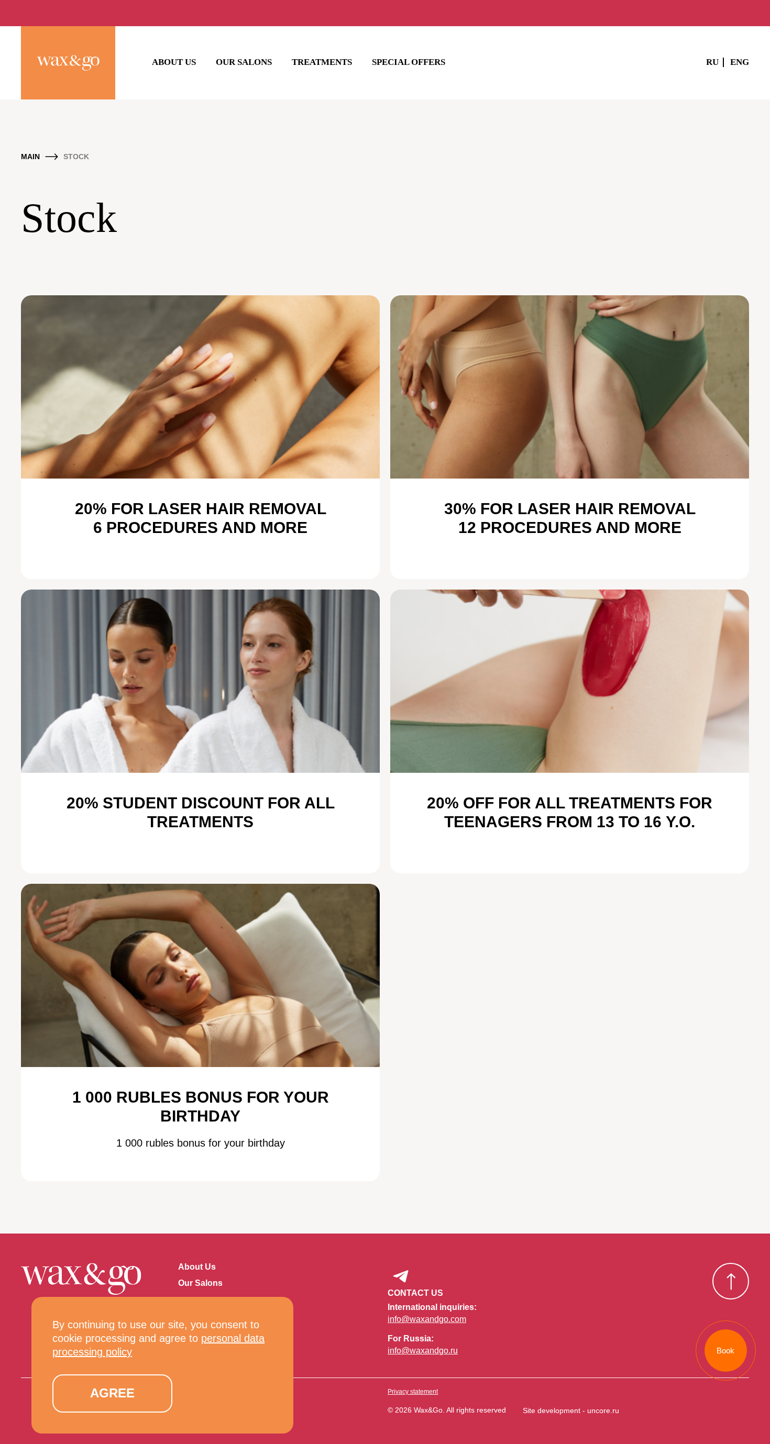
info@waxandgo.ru (423, 1350)
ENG (739, 62)
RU (712, 62)
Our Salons (244, 62)
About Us (174, 62)
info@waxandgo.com (427, 1319)
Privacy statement (413, 1392)
